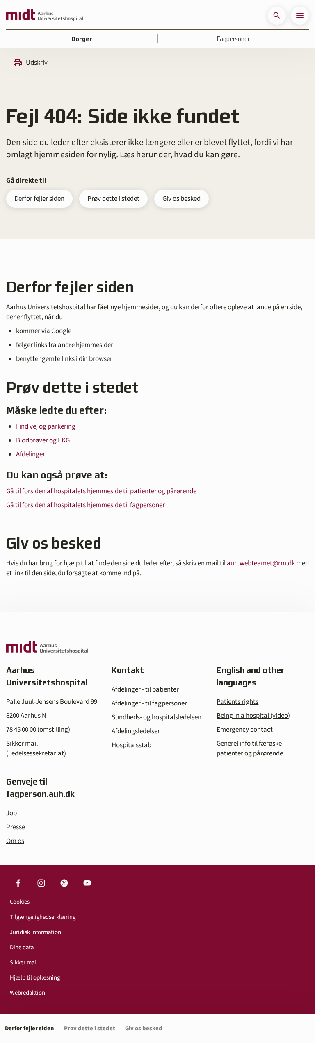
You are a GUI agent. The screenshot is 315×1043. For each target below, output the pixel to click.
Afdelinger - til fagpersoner (149, 703)
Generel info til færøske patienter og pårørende (250, 748)
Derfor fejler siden (39, 199)
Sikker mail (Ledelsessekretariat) (36, 748)
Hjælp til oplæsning (35, 977)
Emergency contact (245, 730)
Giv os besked (181, 199)
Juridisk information (35, 932)
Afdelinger (30, 454)
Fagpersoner (233, 39)
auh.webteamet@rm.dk (261, 563)
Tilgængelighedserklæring (42, 917)
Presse (15, 827)
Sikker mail (24, 962)
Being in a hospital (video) (253, 716)
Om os (15, 841)
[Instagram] (41, 883)
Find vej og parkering (45, 426)
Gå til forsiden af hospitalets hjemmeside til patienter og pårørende (101, 491)
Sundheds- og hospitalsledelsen (156, 717)
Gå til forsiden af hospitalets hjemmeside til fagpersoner (85, 505)
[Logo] (44, 16)
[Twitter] (64, 883)
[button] (276, 15)
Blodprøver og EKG (43, 440)
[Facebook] (18, 883)
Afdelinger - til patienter (145, 689)
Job (11, 813)
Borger (81, 39)
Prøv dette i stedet (113, 199)
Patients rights (237, 702)
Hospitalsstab (131, 745)
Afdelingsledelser (136, 731)
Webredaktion (27, 993)
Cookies (20, 902)
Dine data (22, 947)
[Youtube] (87, 883)
